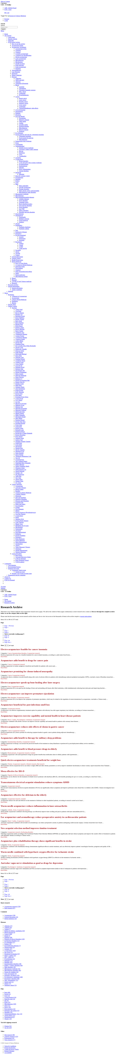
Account (3, 586)
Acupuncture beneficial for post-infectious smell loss (25, 705)
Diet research (40, 764)
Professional (9, 1038)
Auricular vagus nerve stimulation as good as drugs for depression (32, 863)
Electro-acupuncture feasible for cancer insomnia (24, 649)
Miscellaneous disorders (12, 970)
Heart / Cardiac (12, 720)
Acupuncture (9, 915)
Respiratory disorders (11, 978)
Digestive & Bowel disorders (16, 775)
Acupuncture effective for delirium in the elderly (24, 795)
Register (6, 19)
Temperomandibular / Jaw (13, 1014)
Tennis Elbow (9, 1015)
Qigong (8, 1026)
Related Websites (9, 1051)
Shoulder (8, 1012)
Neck (7, 1005)
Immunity (8, 960)
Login (6, 20)
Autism (7, 929)
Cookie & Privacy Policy (11, 1049)
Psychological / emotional (24, 720)
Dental (7, 936)
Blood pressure (12, 753)
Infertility (8, 962)
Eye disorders (9, 942)
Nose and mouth (10, 974)
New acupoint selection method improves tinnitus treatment (29, 828)
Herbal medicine (10, 918)
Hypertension (9, 959)
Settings (3, 588)
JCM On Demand (9, 580)
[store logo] (17, 16)
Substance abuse (10, 985)
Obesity (10, 764)
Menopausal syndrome (12, 969)
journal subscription (85, 616)
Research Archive (9, 602)
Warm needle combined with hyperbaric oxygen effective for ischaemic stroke (37, 852)
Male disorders (12, 697)
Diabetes (8, 937)
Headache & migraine (12, 954)
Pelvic (7, 1007)
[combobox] (9, 27)
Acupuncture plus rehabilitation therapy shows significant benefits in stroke (36, 841)
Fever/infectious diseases (12, 945)
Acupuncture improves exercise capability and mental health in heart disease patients (41, 716)
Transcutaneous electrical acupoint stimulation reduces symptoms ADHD (35, 782)
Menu (2, 31)
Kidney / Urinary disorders (13, 965)
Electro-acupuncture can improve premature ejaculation (27, 693)
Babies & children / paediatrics (14, 931)
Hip (6, 1000)
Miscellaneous (10, 1004)
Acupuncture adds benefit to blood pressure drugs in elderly (29, 749)
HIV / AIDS (9, 957)
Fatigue (7, 944)
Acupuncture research (33, 653)
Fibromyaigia (9, 947)
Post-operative (9, 1009)
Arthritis (10, 810)
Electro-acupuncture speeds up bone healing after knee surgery (30, 682)
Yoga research (9, 1040)
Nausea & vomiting (11, 972)
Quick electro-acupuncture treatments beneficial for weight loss (31, 760)
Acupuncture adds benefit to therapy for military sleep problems (31, 738)
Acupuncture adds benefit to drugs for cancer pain (24, 660)
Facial (7, 994)
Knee (9, 686)
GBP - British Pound (10, 8)
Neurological (9, 1017)
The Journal (7, 601)
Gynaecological (10, 997)
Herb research (9, 908)
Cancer (10, 653)
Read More (4, 656)
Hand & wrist (9, 999)
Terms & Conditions (10, 1046)
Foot (7, 996)
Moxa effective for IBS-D (12, 771)
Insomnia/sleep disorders (19, 653)
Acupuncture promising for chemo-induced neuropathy (27, 671)
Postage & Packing (9, 1047)
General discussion (11, 917)
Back (7, 992)
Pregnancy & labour (11, 975)
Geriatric (32, 753)
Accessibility (8, 1052)
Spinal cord (9, 982)
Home (6, 34)
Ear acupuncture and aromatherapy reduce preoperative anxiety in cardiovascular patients (43, 817)
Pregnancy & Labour (11, 1010)
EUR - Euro (7, 9)
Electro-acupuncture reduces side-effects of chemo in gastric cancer (32, 727)
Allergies (8, 926)
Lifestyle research (31, 764)
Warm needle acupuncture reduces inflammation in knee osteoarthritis (34, 806)
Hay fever (8, 952)
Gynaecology (10, 950)
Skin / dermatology (11, 980)
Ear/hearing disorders (27, 832)
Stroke (9, 845)
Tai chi (8, 1028)
